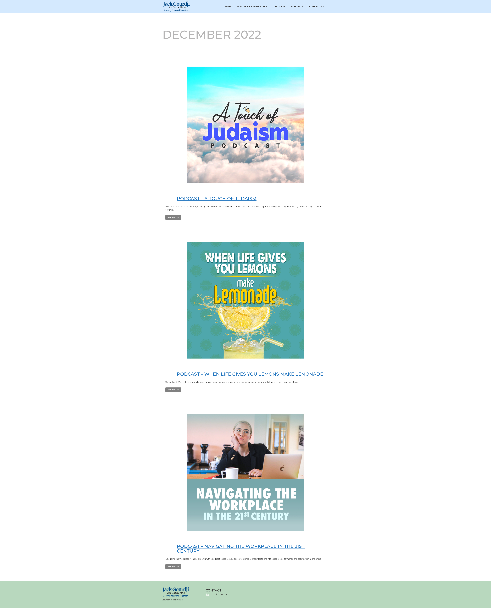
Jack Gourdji (178, 600)
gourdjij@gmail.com (219, 594)
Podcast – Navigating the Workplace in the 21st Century (241, 548)
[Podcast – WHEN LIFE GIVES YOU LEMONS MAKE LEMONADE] (245, 300)
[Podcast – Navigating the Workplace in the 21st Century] (245, 472)
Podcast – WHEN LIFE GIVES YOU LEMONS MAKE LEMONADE (250, 374)
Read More (173, 217)
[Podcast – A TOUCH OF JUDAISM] (245, 125)
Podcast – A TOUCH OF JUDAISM (216, 198)
